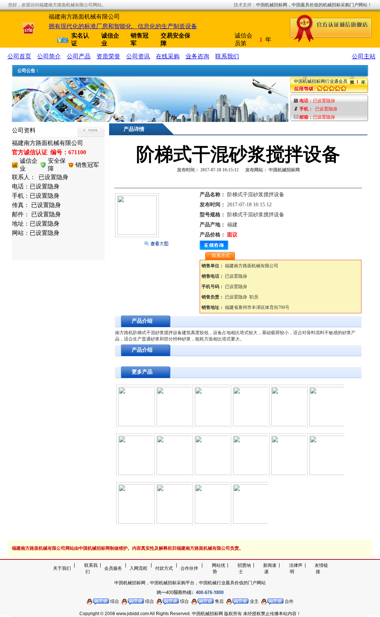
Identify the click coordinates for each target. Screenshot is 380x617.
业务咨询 (197, 56)
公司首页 (19, 56)
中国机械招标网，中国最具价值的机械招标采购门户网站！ (314, 4)
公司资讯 (138, 56)
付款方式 (164, 568)
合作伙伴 (189, 568)
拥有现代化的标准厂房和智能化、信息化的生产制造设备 (123, 26)
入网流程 (138, 568)
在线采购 (168, 56)
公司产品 (79, 56)
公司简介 (49, 56)
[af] (150, 120)
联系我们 (227, 56)
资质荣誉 (108, 56)
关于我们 (62, 568)
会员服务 (113, 568)
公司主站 (364, 56)
